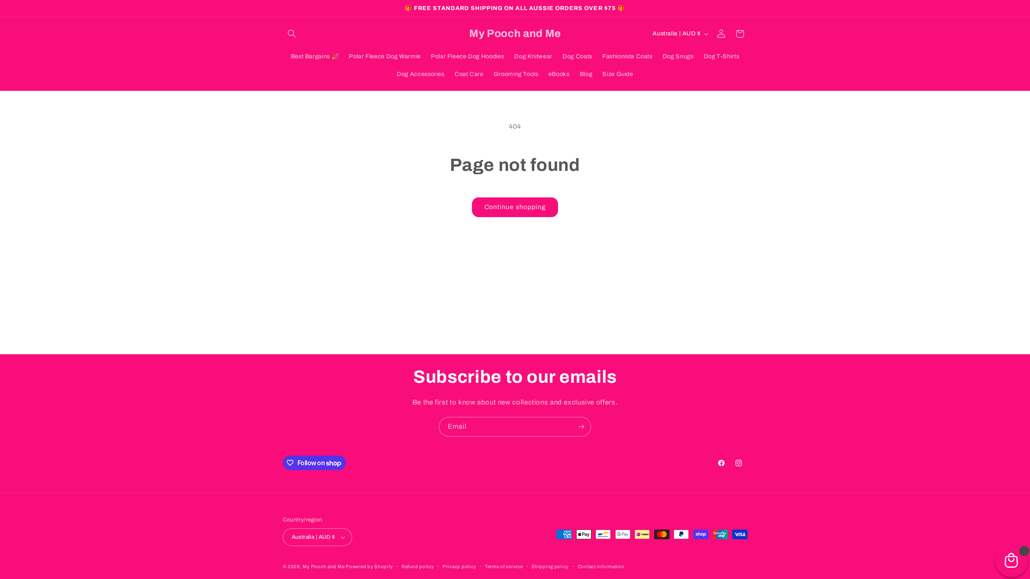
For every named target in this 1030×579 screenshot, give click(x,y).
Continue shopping (515, 206)
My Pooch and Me (324, 566)
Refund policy (418, 566)
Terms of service (504, 566)
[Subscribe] (581, 427)
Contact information (601, 566)
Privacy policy (459, 566)
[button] (292, 34)
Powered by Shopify (369, 566)
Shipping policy (550, 566)
